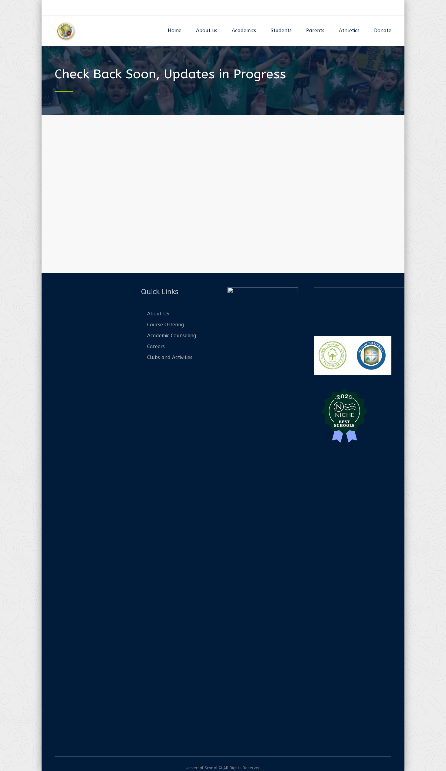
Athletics (349, 30)
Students (281, 30)
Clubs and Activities (169, 357)
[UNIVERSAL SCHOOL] (66, 30)
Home (174, 30)
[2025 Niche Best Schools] (352, 414)
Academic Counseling (171, 335)
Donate (382, 30)
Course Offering (165, 325)
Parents (315, 30)
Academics (244, 30)
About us (206, 30)
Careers (156, 346)
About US (158, 314)
